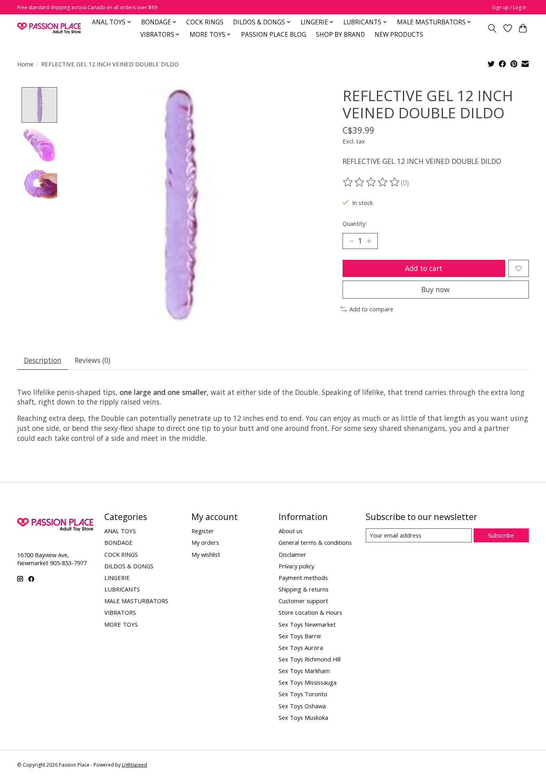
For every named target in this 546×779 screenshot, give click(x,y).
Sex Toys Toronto (303, 694)
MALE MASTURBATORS (136, 601)
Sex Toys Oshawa (302, 706)
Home (25, 64)
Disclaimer (292, 554)
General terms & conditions (315, 542)
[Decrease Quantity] (351, 241)
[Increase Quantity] (369, 241)
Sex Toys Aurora (301, 647)
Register (202, 531)
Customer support (303, 601)
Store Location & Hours (310, 612)
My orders (205, 542)
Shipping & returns (304, 589)
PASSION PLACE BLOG (273, 34)
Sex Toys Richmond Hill (310, 659)
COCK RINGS (204, 22)
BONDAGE (118, 542)
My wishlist (205, 554)
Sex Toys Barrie (300, 636)
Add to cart (423, 268)
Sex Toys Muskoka (303, 717)
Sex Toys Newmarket (307, 624)
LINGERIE (117, 578)
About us (291, 531)
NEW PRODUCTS (399, 34)
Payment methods (303, 578)
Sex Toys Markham (304, 671)
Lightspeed (134, 764)
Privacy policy (296, 566)
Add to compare (371, 309)
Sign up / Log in (509, 7)
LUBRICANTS (122, 589)
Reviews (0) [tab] (92, 360)
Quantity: (355, 223)
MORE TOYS (121, 624)
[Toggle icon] (492, 28)
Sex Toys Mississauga (308, 682)
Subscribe (501, 535)
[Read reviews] (372, 182)
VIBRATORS (120, 612)
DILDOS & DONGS (128, 566)
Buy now (435, 289)
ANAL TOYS (120, 531)
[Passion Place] (49, 28)
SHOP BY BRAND (340, 34)
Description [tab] (43, 360)
